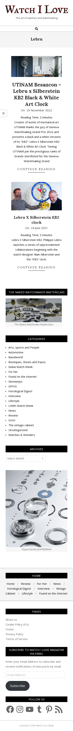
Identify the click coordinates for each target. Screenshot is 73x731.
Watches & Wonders (21, 435)
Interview (14, 396)
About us (11, 619)
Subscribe (17, 686)
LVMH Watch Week (20, 406)
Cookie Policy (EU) (17, 624)
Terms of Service (17, 639)
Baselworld (15, 357)
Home (10, 629)
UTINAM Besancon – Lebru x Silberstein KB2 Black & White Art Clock (36, 94)
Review (13, 415)
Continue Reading (36, 169)
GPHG (12, 386)
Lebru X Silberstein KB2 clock (36, 220)
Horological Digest (20, 391)
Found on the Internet (22, 376)
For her (13, 372)
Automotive (15, 352)
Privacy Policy (14, 634)
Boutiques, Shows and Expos (27, 362)
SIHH (11, 420)
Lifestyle (13, 401)
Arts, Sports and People (23, 347)
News (12, 410)
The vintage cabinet (21, 425)
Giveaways (15, 381)
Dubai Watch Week (20, 367)
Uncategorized (18, 430)
